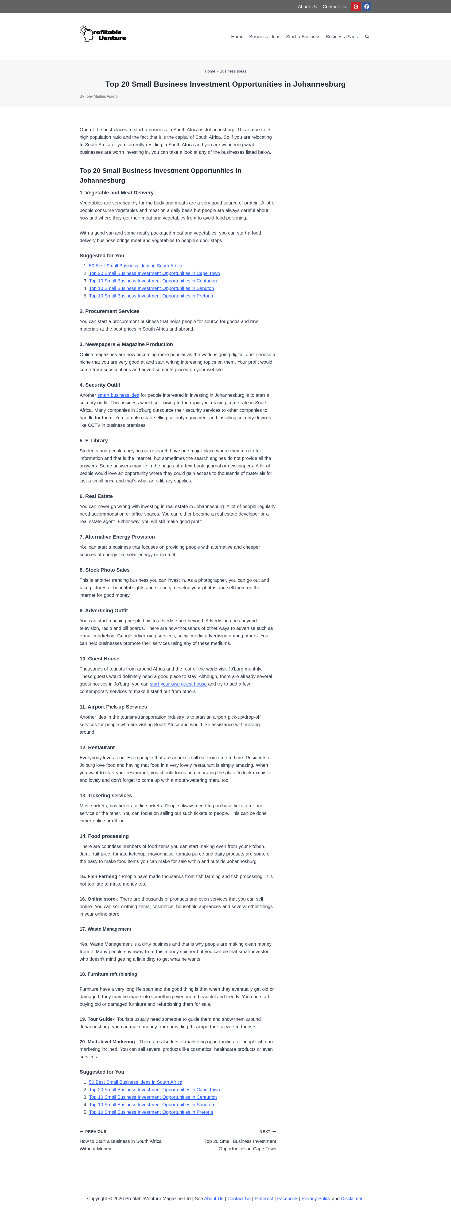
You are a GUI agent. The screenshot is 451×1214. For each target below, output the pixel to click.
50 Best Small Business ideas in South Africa (135, 265)
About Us (307, 6)
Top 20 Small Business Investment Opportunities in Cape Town (154, 273)
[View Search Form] (367, 36)
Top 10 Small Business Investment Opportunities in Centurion (153, 280)
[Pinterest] (356, 6)
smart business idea (118, 395)
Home (237, 36)
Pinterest (264, 1198)
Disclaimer (351, 1198)
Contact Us (334, 6)
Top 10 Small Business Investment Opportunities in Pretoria (151, 295)
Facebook (287, 1198)
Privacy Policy (316, 1198)
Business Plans (342, 36)
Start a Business (303, 36)
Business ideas (264, 36)
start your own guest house (178, 683)
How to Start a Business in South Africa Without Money (121, 1140)
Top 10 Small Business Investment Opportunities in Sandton (151, 288)
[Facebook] (366, 6)
